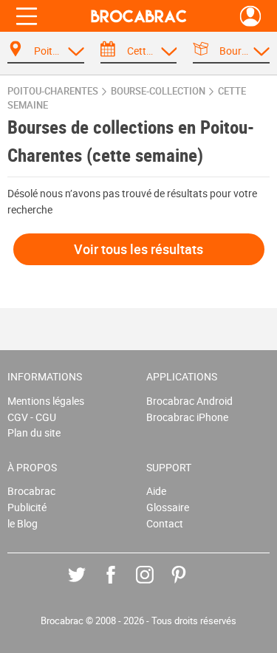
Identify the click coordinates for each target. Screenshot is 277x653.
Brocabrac (31, 491)
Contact (164, 523)
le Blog (22, 523)
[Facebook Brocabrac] (121, 585)
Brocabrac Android (189, 401)
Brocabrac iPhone (187, 417)
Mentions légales (45, 401)
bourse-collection (158, 91)
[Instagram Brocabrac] (155, 585)
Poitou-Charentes (52, 91)
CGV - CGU (31, 417)
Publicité (27, 507)
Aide (156, 491)
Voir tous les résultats (138, 249)
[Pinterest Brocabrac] (189, 585)
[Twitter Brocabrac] (87, 585)
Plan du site (34, 432)
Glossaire (167, 507)
